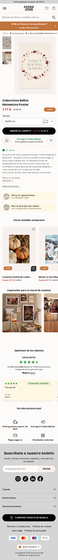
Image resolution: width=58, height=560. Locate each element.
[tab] (46, 8)
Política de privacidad (35, 530)
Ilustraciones (18, 33)
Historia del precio (10, 186)
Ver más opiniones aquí (29, 408)
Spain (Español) (29, 547)
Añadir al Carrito (29, 131)
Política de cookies (42, 526)
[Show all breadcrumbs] (5, 33)
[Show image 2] (6, 58)
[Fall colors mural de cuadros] (21, 312)
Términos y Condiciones (18, 526)
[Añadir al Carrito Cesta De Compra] (33, 268)
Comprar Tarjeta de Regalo (31, 517)
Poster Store (36, 553)
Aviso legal (17, 530)
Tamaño (6, 115)
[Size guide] (6, 140)
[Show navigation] (4, 8)
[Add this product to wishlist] (51, 140)
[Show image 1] (6, 42)
